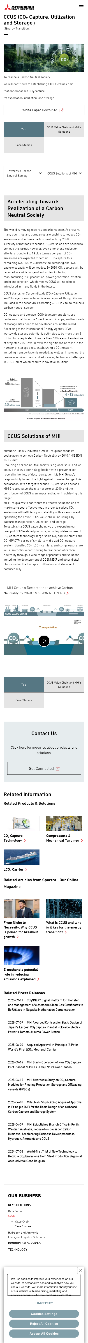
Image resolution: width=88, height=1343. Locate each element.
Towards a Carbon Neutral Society (19, 173)
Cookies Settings (44, 1314)
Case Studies (23, 1226)
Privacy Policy (44, 1302)
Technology (17, 1249)
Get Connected (41, 768)
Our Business (24, 1195)
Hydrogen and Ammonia (23, 1232)
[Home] (19, 6)
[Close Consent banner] (80, 1270)
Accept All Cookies (44, 1333)
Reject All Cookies (44, 1323)
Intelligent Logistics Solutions (26, 1237)
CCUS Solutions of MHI (62, 173)
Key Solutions (19, 1205)
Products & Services (24, 1243)
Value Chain (22, 1221)
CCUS (11, 1215)
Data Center (15, 1211)
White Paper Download (39, 110)
